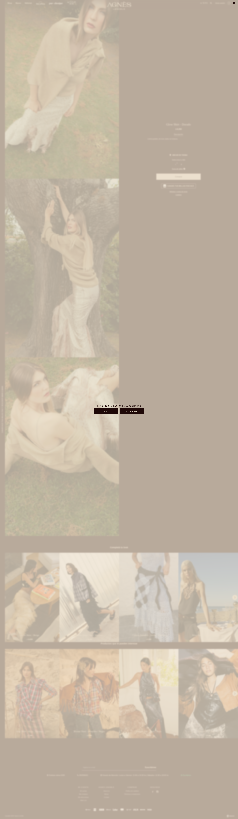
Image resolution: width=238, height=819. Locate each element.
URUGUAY (106, 411)
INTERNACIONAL (132, 411)
